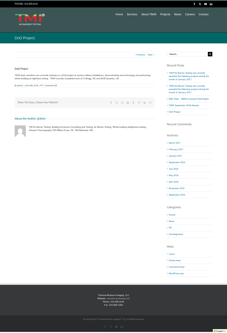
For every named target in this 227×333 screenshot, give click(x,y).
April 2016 (174, 182)
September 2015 (177, 195)
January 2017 (175, 156)
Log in (172, 254)
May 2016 (174, 175)
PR (41, 85)
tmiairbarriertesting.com (118, 298)
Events (172, 214)
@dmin (20, 85)
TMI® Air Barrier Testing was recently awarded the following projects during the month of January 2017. (189, 76)
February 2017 (176, 149)
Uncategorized (176, 234)
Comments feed (176, 267)
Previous (141, 54)
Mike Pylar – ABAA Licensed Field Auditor (189, 99)
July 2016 (173, 169)
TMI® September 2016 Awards (184, 105)
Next (150, 54)
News (171, 221)
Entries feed (175, 260)
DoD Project (175, 112)
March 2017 (175, 143)
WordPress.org (176, 273)
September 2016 (177, 162)
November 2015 (177, 188)
